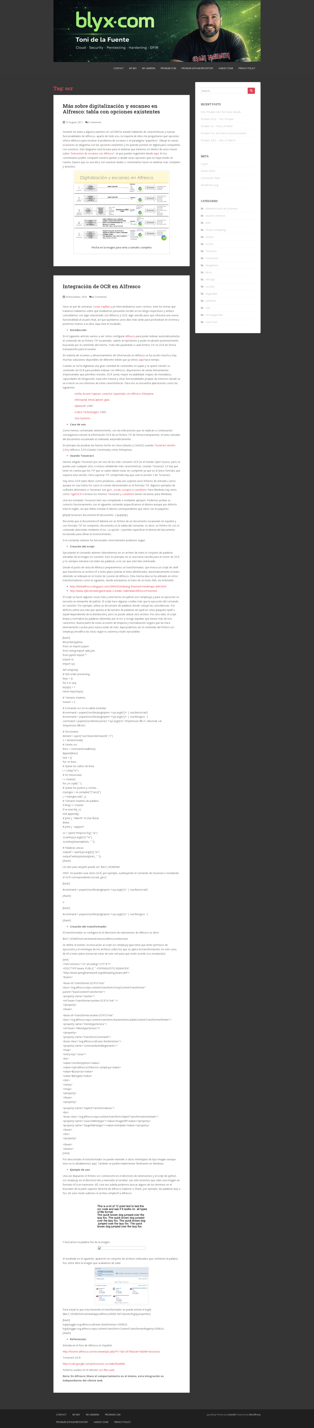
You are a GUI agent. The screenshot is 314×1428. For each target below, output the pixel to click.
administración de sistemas (222, 208)
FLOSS (209, 244)
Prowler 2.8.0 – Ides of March (218, 140)
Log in (204, 163)
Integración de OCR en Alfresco (101, 286)
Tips (208, 308)
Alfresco (130, 336)
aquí (156, 153)
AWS (208, 222)
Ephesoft (80, 406)
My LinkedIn (148, 68)
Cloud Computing (216, 230)
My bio (133, 68)
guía (106, 399)
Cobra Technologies (87, 412)
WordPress (255, 1414)
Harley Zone (226, 68)
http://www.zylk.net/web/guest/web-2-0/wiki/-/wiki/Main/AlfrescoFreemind (113, 591)
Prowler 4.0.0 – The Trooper (217, 119)
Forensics (211, 251)
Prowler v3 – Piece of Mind (216, 126)
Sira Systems (82, 418)
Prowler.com (168, 68)
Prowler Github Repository (197, 68)
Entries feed (208, 171)
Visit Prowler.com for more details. (221, 112)
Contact (118, 68)
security (210, 286)
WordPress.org (209, 185)
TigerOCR (76, 494)
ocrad (117, 489)
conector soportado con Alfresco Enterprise (128, 393)
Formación (212, 258)
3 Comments (94, 122)
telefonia (211, 300)
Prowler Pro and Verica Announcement (223, 133)
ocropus (126, 489)
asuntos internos (215, 215)
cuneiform (140, 489)
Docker (210, 237)
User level (211, 322)
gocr (109, 489)
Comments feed (210, 178)
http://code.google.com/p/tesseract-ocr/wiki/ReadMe (94, 1363)
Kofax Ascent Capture (88, 393)
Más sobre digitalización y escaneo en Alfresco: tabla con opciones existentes (111, 109)
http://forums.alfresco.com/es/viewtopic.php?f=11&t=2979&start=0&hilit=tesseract (111, 1351)
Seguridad (211, 293)
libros (209, 272)
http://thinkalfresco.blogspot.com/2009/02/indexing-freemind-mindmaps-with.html (118, 586)
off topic (210, 279)
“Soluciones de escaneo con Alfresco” (92, 153)
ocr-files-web (106, 1370)
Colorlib (231, 1414)
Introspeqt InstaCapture (89, 399)
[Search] (251, 91)
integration (212, 265)
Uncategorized (214, 315)
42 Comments (99, 296)
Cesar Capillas (101, 306)
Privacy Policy (247, 68)
